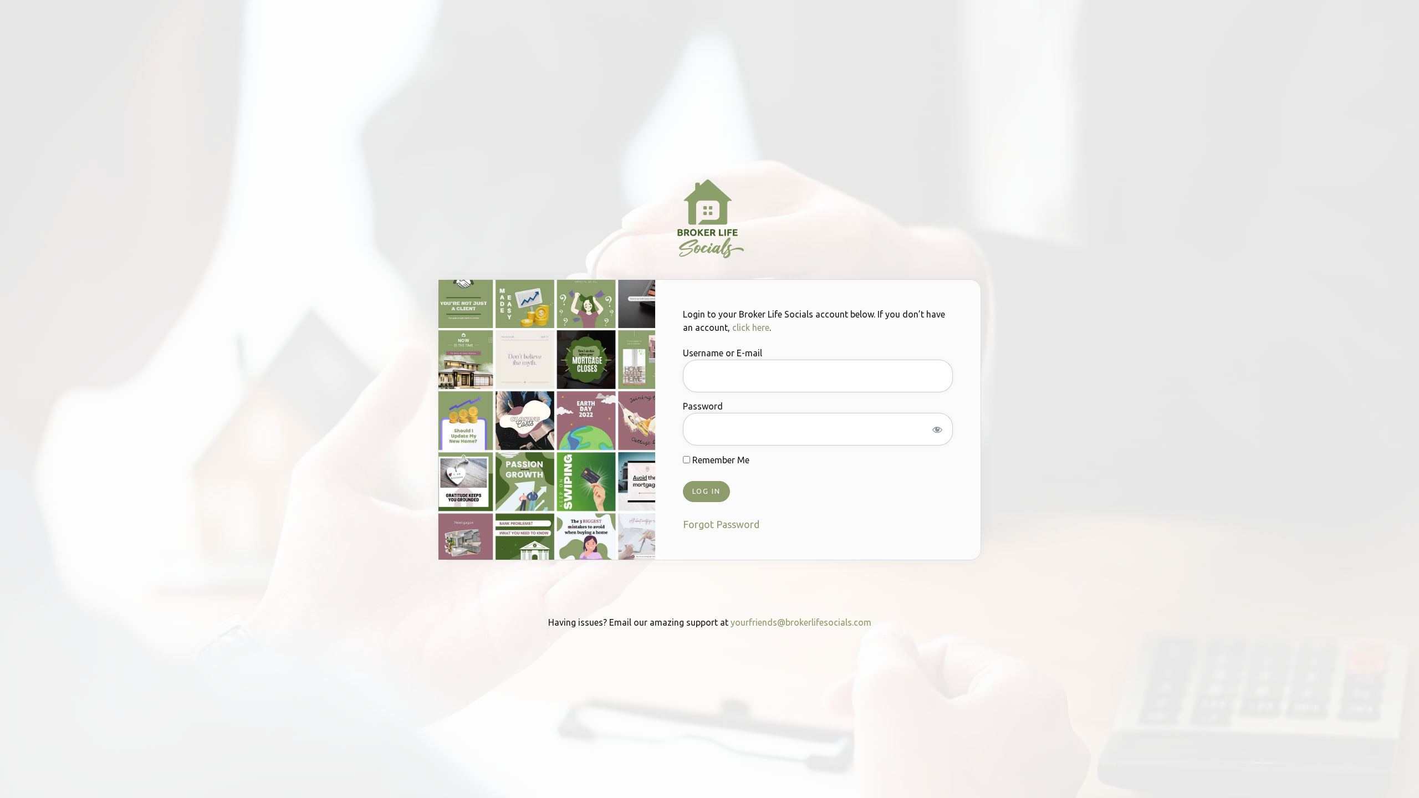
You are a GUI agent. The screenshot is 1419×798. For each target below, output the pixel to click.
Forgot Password (721, 524)
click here (750, 327)
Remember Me (719, 460)
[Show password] (937, 429)
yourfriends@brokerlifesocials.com (801, 622)
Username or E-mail (722, 354)
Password (703, 407)
